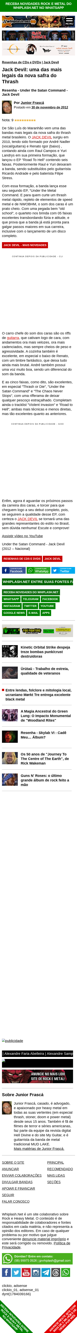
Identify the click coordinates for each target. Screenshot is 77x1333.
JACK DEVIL (42, 137)
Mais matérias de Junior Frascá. (39, 1149)
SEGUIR (8, 1195)
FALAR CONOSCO (15, 1201)
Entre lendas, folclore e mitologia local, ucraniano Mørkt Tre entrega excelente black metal (38, 694)
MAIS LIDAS (56, 1175)
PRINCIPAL (55, 1162)
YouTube (47, 606)
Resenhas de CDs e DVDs (21, 62)
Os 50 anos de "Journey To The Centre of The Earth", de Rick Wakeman (45, 758)
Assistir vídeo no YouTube (22, 536)
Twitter (30, 606)
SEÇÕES (54, 1182)
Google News (14, 612)
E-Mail (33, 612)
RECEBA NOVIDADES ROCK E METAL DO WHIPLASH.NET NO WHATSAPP (38, 6)
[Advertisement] (35, 460)
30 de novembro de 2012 (49, 107)
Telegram (30, 599)
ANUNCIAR (10, 1169)
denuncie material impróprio (44, 1239)
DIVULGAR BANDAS (17, 1182)
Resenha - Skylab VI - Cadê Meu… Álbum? (43, 735)
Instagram (12, 606)
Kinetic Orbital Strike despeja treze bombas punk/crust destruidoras (45, 651)
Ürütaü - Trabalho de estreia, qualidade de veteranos (45, 671)
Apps (46, 612)
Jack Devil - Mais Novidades (25, 245)
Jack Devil (51, 62)
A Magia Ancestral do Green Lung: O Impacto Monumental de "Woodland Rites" (46, 715)
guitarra (13, 338)
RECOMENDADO (60, 1169)
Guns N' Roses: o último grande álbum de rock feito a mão (45, 780)
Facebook (50, 599)
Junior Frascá (32, 103)
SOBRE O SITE (13, 1162)
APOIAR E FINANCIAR (18, 1188)
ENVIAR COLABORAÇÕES (22, 1175)
